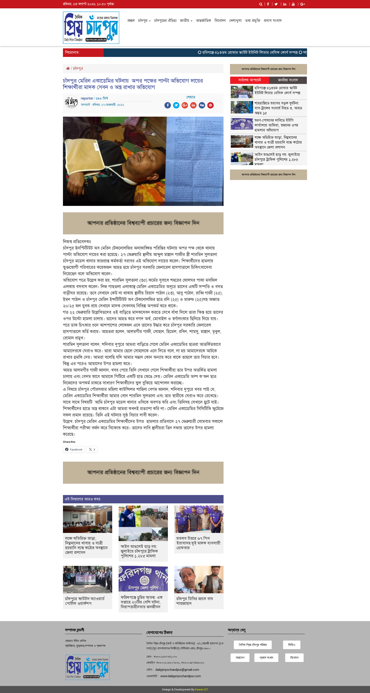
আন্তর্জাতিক (203, 20)
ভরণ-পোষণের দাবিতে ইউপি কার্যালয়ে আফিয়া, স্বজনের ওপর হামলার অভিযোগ (276, 125)
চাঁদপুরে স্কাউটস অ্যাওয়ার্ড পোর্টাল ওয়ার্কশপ (84, 601)
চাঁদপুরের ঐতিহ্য (165, 20)
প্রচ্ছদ (131, 20)
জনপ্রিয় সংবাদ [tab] (288, 80)
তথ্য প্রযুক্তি (252, 20)
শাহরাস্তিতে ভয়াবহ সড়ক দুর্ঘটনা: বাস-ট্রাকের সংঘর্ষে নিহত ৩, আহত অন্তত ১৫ (278, 108)
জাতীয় (185, 20)
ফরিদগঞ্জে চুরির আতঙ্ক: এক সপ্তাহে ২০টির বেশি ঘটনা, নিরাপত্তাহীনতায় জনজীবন (142, 602)
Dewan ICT (201, 689)
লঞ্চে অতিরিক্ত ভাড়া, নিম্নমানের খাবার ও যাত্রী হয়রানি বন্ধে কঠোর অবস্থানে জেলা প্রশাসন (86, 545)
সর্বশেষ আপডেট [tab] (250, 80)
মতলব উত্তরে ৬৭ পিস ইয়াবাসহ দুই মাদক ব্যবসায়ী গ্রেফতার (198, 543)
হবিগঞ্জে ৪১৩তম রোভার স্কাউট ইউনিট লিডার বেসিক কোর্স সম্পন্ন (238, 52)
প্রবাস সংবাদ (273, 20)
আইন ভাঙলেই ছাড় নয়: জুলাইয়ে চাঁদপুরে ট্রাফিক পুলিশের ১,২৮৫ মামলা (139, 551)
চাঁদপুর (143, 20)
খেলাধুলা (235, 20)
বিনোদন (220, 20)
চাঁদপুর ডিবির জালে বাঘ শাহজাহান (194, 601)
